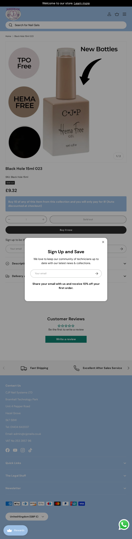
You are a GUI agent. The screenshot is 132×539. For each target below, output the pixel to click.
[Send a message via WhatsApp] (124, 524)
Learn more (82, 3)
